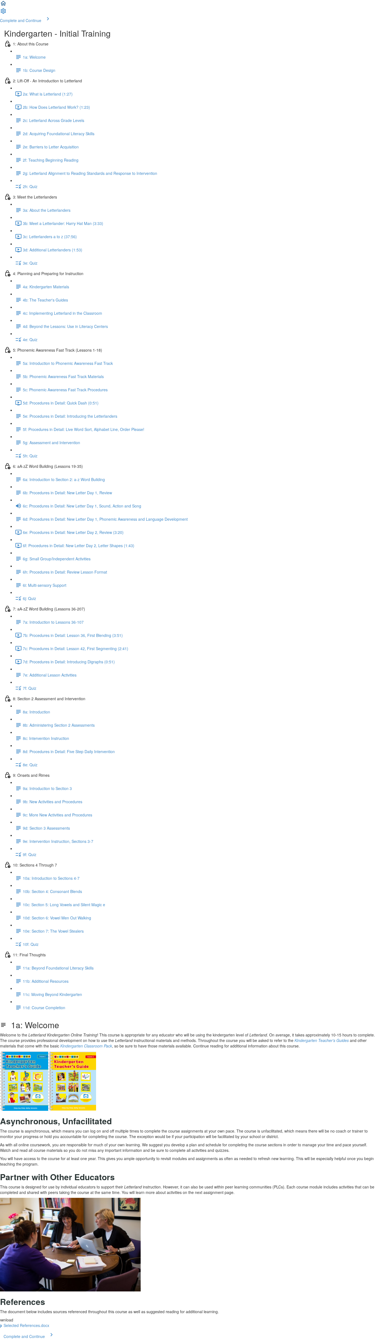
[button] (3, 5)
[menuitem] (3, 12)
